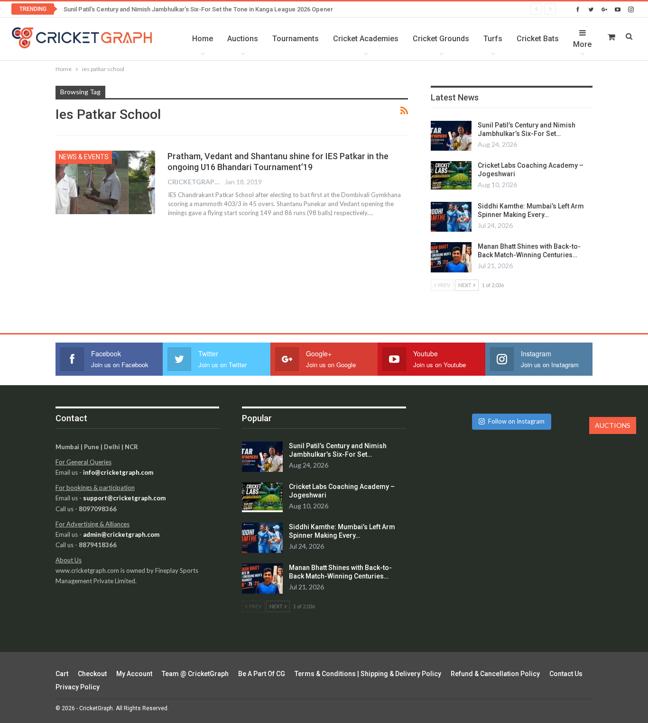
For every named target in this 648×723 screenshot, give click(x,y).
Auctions (242, 38)
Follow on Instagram (516, 421)
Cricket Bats (538, 38)
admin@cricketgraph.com (121, 534)
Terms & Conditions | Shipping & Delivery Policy (368, 674)
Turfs (492, 38)
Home (202, 38)
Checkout (92, 674)
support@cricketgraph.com (124, 498)
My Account (134, 674)
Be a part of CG (261, 674)
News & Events (84, 157)
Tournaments (295, 38)
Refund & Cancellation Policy (495, 674)
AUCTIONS (612, 425)
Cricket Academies (365, 38)
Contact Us (566, 674)
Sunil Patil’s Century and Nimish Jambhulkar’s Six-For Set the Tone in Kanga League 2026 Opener (198, 9)
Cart (62, 674)
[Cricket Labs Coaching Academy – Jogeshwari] (451, 176)
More (582, 44)
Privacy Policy (78, 687)
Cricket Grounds (441, 38)
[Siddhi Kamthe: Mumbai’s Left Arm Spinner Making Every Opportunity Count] (451, 217)
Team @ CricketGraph (195, 674)
